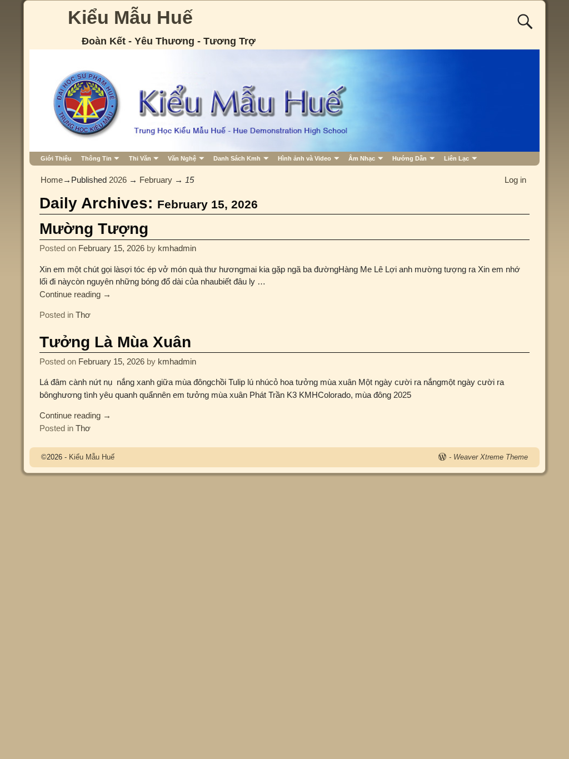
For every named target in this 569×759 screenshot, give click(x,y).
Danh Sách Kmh (237, 158)
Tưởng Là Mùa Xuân (115, 342)
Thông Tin (96, 158)
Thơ (83, 314)
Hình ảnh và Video (304, 158)
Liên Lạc (456, 158)
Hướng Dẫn (409, 158)
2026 (118, 179)
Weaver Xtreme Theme (490, 457)
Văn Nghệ (182, 158)
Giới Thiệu (56, 158)
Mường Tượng (93, 228)
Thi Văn (140, 158)
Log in (515, 179)
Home (52, 179)
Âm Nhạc (361, 158)
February (155, 179)
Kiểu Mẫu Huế (130, 17)
